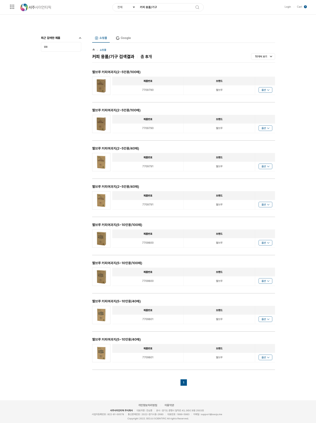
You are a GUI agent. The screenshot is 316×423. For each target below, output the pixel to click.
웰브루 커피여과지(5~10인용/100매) (117, 225)
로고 (35, 7)
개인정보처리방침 (147, 405)
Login (288, 6)
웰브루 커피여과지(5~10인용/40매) (116, 301)
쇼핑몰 (103, 38)
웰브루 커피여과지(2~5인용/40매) (115, 148)
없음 (46, 47)
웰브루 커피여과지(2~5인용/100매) (116, 72)
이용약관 (169, 405)
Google (126, 38)
